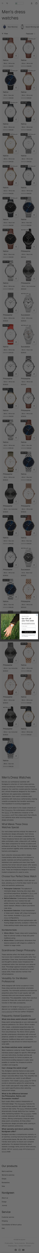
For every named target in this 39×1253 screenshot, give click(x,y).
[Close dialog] (37, 615)
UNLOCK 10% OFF (28, 632)
